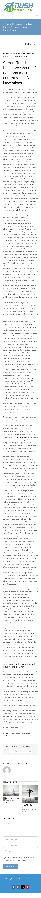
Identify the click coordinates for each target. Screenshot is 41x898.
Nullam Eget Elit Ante (11, 798)
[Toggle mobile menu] (37, 16)
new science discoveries (21, 437)
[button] (4, 798)
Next (34, 44)
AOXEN (7, 733)
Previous (28, 44)
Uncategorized (26, 733)
